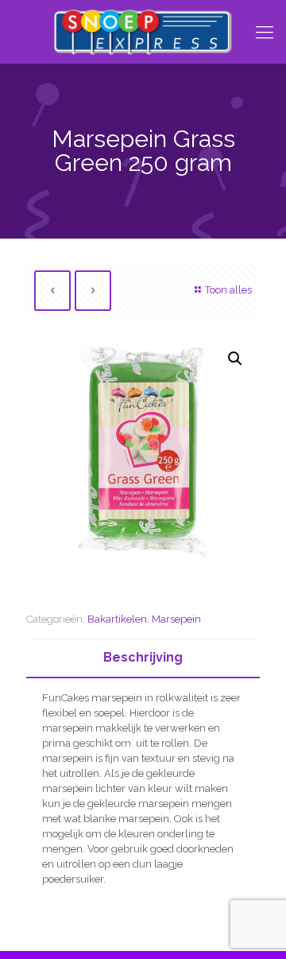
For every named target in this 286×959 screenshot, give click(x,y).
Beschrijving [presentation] (143, 657)
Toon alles (228, 290)
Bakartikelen (117, 619)
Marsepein (176, 619)
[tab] (143, 658)
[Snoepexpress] (143, 32)
